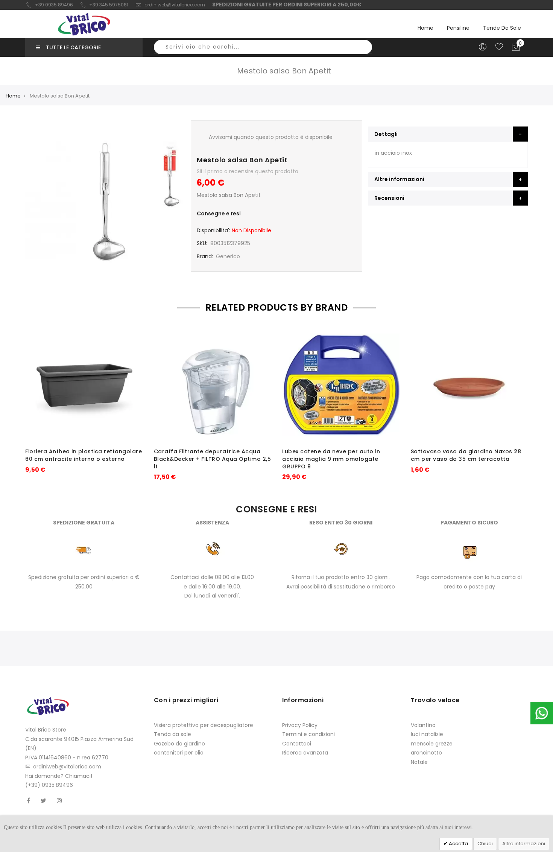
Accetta (458, 843)
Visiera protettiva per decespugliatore (203, 725)
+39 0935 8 (48, 5)
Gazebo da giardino (179, 743)
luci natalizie (427, 734)
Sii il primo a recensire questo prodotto (247, 171)
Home (425, 28)
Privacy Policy (300, 725)
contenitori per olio (179, 752)
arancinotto (426, 752)
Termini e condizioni (308, 734)
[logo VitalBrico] (84, 24)
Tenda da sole (172, 734)
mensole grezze (432, 743)
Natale (419, 762)
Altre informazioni (523, 843)
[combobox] (263, 47)
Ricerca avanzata (305, 752)
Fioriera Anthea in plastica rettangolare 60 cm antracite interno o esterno (83, 455)
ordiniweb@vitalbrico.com (174, 5)
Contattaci (296, 743)
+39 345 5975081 (108, 5)
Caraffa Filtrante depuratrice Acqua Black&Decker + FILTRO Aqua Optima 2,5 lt (212, 459)
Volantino (423, 725)
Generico (228, 256)
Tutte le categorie (73, 47)
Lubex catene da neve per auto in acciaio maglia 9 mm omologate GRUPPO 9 (331, 459)
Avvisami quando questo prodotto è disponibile (271, 137)
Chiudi (485, 843)
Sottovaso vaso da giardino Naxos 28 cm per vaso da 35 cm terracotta (466, 455)
